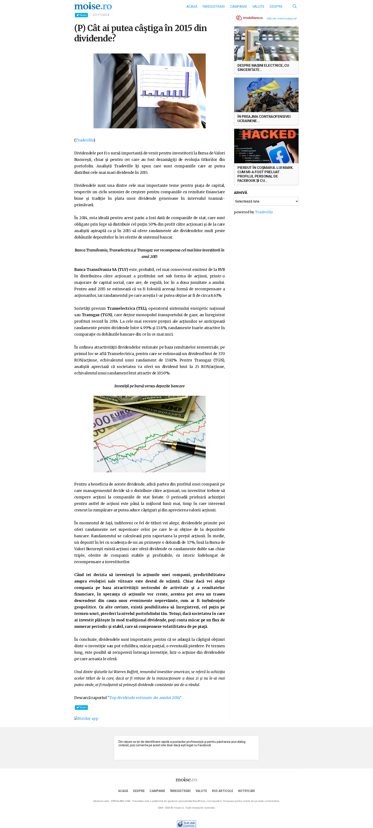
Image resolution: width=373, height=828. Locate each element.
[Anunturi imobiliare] (247, 17)
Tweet (83, 15)
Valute (258, 7)
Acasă (191, 7)
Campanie (238, 7)
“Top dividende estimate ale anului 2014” (144, 697)
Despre (276, 7)
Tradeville (85, 140)
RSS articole (222, 791)
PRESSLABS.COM (120, 801)
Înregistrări (213, 7)
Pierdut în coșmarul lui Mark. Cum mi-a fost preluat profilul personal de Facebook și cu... (265, 174)
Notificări (246, 791)
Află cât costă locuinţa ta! (282, 18)
